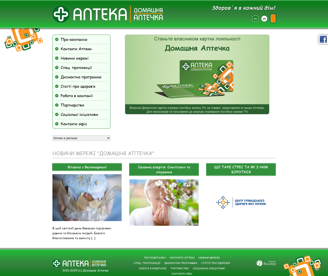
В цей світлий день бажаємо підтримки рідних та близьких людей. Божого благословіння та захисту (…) (81, 233)
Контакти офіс (74, 123)
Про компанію (74, 39)
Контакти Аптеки (76, 48)
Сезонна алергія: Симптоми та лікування (164, 169)
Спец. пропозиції (76, 67)
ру (255, 18)
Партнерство (72, 105)
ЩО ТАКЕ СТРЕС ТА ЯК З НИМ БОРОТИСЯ (241, 169)
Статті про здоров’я (78, 86)
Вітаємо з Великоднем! (87, 166)
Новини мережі (75, 58)
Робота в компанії (77, 95)
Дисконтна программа (81, 76)
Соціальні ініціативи (79, 114)
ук (264, 18)
